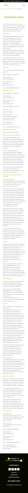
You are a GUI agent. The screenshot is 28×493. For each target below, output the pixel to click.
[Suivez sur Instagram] (12, 469)
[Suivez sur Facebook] (10, 469)
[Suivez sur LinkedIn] (15, 469)
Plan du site (14, 475)
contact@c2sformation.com (14, 485)
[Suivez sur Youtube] (18, 469)
